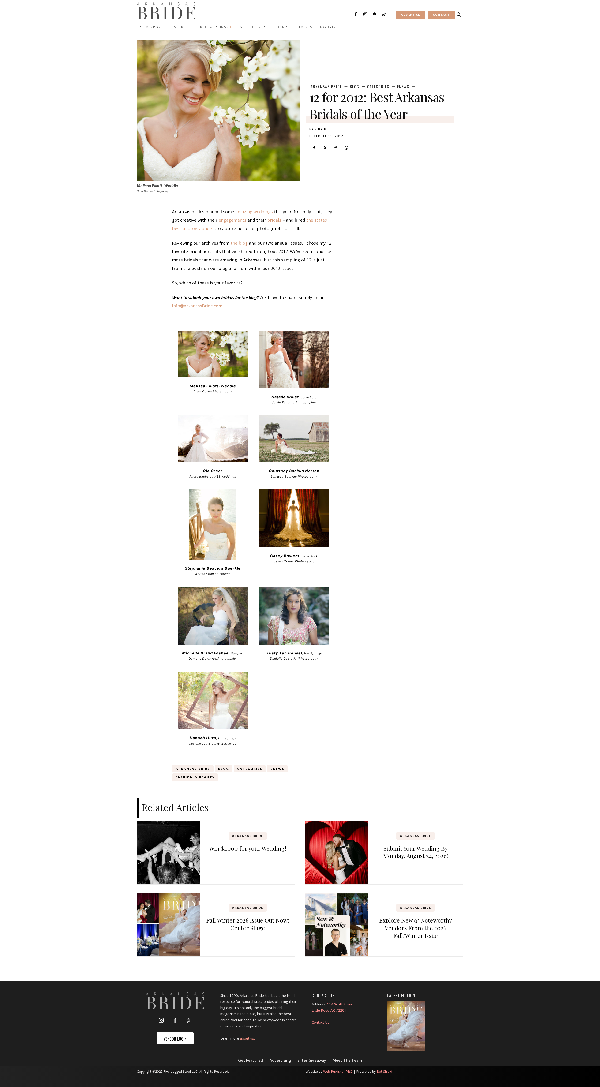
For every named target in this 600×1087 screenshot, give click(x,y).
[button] (459, 15)
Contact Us (321, 1022)
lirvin (321, 129)
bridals (274, 220)
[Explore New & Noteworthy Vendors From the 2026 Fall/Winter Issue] (336, 924)
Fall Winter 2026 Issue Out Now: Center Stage (247, 924)
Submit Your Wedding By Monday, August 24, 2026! (415, 852)
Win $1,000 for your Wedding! (247, 848)
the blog (239, 243)
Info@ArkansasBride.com (197, 306)
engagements (232, 220)
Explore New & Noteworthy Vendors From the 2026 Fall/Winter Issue (415, 927)
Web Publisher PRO (337, 1071)
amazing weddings (254, 211)
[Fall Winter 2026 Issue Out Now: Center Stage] (168, 924)
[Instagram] (365, 14)
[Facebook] (355, 14)
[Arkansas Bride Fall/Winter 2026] (406, 1026)
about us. (247, 1038)
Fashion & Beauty (195, 777)
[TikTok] (384, 14)
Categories (378, 87)
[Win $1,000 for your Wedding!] (168, 853)
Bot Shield (384, 1071)
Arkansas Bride (326, 87)
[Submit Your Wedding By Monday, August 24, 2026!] (336, 853)
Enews (403, 87)
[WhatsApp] (346, 148)
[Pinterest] (374, 14)
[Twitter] (325, 148)
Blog (354, 87)
